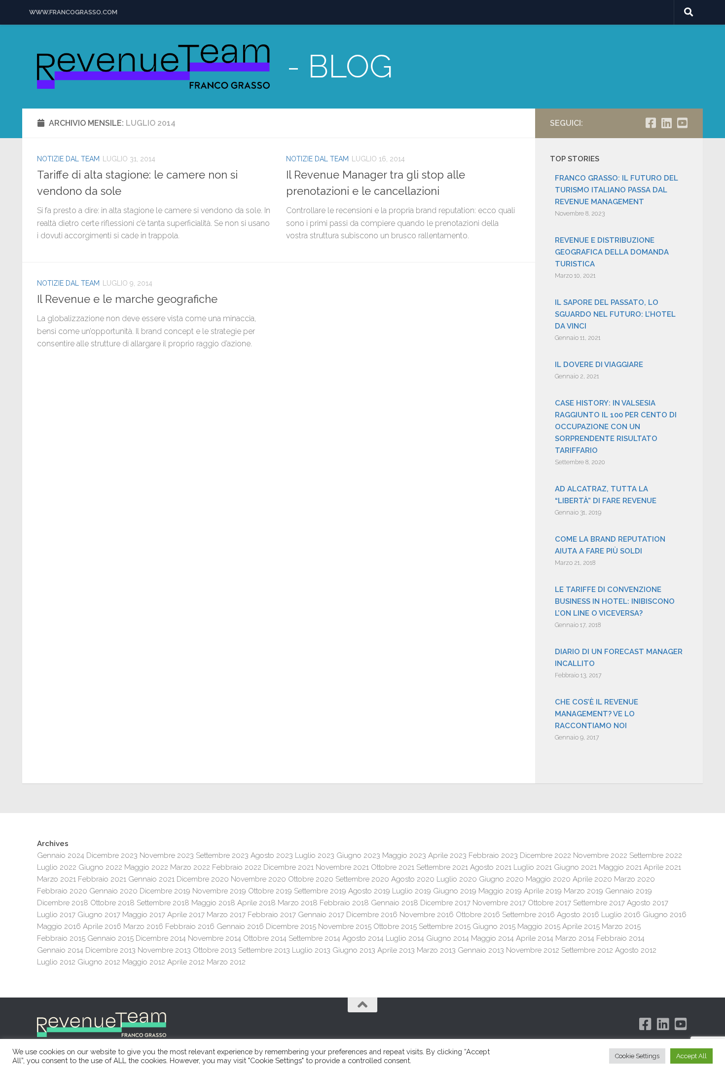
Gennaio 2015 (110, 938)
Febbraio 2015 (61, 938)
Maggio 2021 (620, 867)
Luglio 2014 (405, 938)
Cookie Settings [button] (637, 1056)
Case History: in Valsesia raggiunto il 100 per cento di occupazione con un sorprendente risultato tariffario (616, 427)
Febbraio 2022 (236, 867)
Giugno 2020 (501, 879)
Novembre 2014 (214, 938)
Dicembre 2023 (112, 855)
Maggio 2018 (213, 902)
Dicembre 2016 (372, 914)
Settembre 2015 (445, 926)
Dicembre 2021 (288, 867)
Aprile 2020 (592, 879)
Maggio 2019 (500, 891)
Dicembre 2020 (203, 879)
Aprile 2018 (256, 902)
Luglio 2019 (411, 891)
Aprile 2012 (186, 962)
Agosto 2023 (272, 855)
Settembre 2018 (163, 902)
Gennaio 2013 (481, 950)
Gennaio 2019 (628, 891)
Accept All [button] (691, 1056)
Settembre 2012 (587, 950)
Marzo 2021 (56, 879)
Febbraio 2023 (493, 855)
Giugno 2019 (454, 891)
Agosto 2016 (578, 914)
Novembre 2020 (258, 879)
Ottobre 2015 (395, 926)
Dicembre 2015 (291, 926)
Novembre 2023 (167, 855)
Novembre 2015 (344, 926)
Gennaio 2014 (60, 950)
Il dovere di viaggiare (599, 364)
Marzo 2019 (583, 891)
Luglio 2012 (56, 962)
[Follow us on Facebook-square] (650, 123)
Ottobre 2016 (478, 914)
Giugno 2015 (493, 926)
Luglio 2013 (311, 950)
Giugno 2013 (353, 950)
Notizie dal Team (68, 159)
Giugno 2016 (665, 914)
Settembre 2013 (264, 950)
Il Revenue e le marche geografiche (127, 299)
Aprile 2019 (543, 891)
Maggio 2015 (538, 926)
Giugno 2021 (575, 867)
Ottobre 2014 (265, 938)
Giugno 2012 (98, 962)
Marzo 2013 (436, 950)
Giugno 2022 (100, 867)
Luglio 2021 (532, 867)
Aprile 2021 (662, 867)
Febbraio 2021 (102, 879)
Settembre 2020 (362, 879)
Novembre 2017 (499, 902)
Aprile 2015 (581, 926)
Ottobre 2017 (549, 902)
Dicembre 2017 (445, 902)
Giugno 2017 (98, 914)
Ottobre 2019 (270, 891)
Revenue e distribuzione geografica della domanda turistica (612, 252)
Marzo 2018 (298, 902)
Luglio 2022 (56, 867)
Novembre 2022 (600, 855)
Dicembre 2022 (545, 855)
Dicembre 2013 (110, 950)
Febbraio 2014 (620, 938)
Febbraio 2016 (190, 926)
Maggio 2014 (492, 938)
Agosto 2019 (369, 891)
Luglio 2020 (456, 879)
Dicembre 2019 (165, 891)
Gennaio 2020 (113, 891)
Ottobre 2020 (310, 879)
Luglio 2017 (56, 914)
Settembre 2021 (442, 867)
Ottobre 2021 (392, 867)
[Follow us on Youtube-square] (682, 123)
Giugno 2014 (447, 938)
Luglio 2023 (314, 855)
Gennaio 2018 (394, 902)
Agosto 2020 (413, 879)
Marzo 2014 (574, 938)
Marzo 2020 (634, 879)
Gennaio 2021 (151, 879)
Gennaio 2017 (321, 914)
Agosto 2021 (490, 867)
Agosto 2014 (363, 938)
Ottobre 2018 (112, 902)
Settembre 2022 (655, 855)
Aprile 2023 (447, 855)
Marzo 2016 (143, 926)
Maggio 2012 (143, 962)
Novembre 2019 (219, 891)
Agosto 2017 (647, 902)
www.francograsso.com (73, 12)
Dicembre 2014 (161, 938)
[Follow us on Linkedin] (666, 123)
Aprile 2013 (396, 950)
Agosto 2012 (635, 950)
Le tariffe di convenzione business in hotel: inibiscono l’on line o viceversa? (615, 601)
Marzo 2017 (226, 914)
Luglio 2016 (621, 914)
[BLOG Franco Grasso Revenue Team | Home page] (153, 66)
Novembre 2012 (532, 950)
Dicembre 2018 (62, 902)
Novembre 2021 (342, 867)
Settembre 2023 (222, 855)
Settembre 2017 (599, 902)
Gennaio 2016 (240, 926)
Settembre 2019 (320, 891)
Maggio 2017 (143, 914)
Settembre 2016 (528, 914)
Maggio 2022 (146, 867)
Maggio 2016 (59, 926)
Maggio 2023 (404, 855)
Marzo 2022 (190, 867)
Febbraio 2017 (272, 914)
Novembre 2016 (426, 914)
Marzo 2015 (621, 926)
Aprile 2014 (534, 938)
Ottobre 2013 (214, 950)
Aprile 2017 (186, 914)
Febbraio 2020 (62, 891)
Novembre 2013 (164, 950)
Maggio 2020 (548, 879)
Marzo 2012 (226, 962)
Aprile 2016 (102, 926)
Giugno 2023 (358, 855)
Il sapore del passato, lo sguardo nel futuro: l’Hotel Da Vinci (615, 314)
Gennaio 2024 (60, 855)
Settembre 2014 (314, 938)
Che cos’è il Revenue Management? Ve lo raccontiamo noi (596, 714)
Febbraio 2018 (344, 902)
